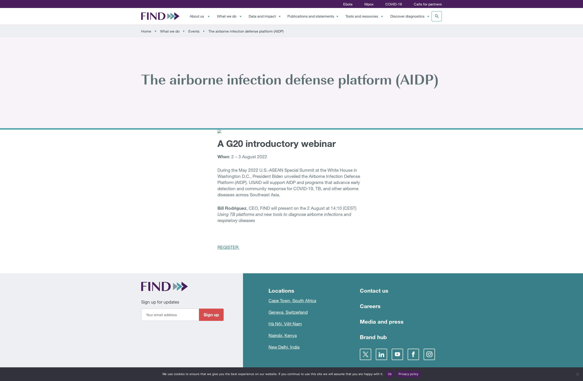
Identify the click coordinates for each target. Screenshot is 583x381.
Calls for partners (428, 4)
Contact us (374, 290)
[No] (577, 374)
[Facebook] (413, 354)
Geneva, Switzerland (288, 312)
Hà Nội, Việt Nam (285, 323)
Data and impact (262, 16)
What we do (226, 16)
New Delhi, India (283, 347)
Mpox (368, 4)
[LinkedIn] (381, 354)
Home (146, 31)
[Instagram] (429, 354)
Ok (390, 374)
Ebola (348, 4)
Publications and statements (310, 16)
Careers (370, 306)
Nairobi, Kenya (282, 335)
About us (197, 16)
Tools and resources (361, 16)
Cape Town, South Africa (292, 300)
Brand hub (373, 337)
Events (193, 31)
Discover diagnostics (407, 16)
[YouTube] (397, 354)
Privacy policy (409, 374)
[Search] (437, 16)
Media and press (382, 321)
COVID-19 (393, 4)
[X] (365, 354)
